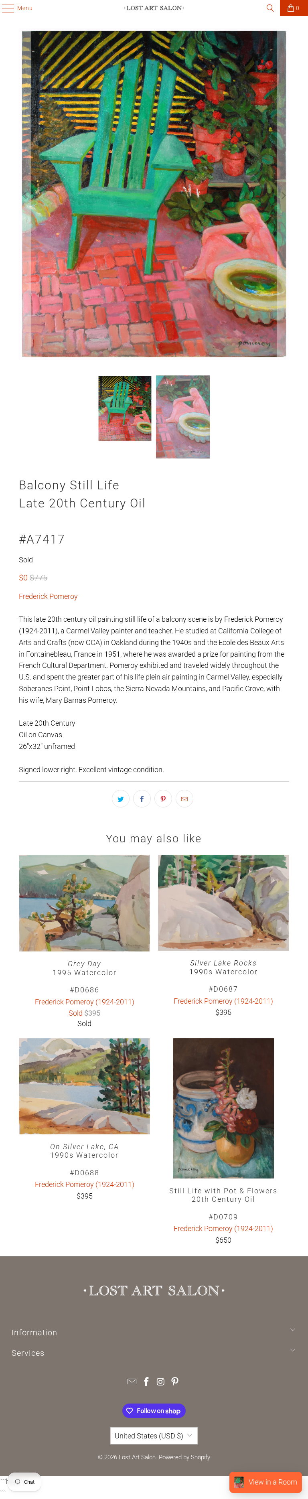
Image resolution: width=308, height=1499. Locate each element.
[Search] (270, 8)
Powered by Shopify (184, 1457)
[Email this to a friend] (184, 798)
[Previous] (24, 195)
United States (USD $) (149, 1436)
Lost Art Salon (137, 1457)
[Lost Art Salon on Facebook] (146, 1382)
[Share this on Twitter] (121, 798)
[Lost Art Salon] (154, 8)
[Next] (283, 195)
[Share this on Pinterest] (163, 798)
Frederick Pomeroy (48, 596)
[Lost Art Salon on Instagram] (161, 1382)
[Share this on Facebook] (142, 798)
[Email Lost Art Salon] (132, 1382)
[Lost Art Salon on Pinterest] (175, 1382)
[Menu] (4, 8)
